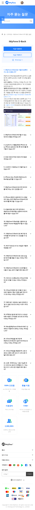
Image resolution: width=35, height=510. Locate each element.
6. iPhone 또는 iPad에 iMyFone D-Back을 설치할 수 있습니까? (15, 178)
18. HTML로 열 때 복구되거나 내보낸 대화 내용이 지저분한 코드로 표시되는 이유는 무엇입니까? (16, 316)
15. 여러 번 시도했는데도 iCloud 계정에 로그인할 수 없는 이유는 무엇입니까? (16, 280)
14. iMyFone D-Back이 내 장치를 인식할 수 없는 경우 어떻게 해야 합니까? (16, 269)
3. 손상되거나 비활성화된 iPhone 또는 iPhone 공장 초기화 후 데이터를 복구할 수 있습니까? (16, 147)
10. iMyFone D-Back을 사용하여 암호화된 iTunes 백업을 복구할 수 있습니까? (15, 223)
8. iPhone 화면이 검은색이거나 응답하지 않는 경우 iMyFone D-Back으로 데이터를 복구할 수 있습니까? (16, 199)
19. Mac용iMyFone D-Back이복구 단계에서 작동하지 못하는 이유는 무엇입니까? (16, 329)
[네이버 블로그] (14, 465)
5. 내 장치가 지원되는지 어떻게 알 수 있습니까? (15, 168)
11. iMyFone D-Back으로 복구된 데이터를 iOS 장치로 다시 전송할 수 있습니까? (15, 236)
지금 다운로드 (17, 49)
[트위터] (30, 465)
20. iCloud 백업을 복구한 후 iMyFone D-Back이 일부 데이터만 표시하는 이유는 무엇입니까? (16, 341)
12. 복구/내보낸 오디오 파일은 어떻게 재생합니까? (16, 247)
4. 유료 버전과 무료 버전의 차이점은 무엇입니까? (15, 158)
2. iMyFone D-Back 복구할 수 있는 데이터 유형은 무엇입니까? (15, 136)
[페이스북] (26, 465)
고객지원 (9, 34)
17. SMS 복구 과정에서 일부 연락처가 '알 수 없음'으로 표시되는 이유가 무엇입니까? (16, 304)
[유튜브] (10, 465)
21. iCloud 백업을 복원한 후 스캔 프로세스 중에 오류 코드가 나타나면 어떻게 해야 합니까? (15, 353)
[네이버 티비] (22, 465)
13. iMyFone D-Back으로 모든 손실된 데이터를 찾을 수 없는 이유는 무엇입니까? (15, 258)
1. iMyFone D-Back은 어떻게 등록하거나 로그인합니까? (16, 71)
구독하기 (29, 474)
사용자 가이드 (9, 105)
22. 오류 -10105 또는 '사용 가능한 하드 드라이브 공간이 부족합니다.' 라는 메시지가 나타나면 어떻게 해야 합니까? (15, 366)
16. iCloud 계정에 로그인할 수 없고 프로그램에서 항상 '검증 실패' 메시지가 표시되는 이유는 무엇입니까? (15, 292)
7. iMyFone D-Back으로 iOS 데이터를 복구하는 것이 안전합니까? (15, 188)
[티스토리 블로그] (18, 465)
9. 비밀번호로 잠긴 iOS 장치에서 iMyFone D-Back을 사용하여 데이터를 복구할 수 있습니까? (15, 211)
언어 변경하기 (17, 480)
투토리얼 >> (19, 60)
